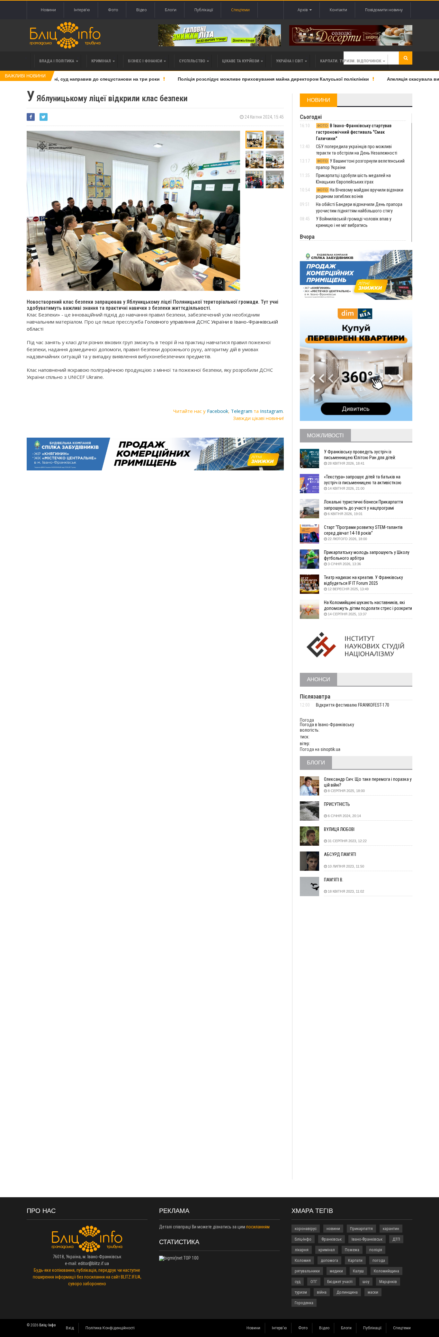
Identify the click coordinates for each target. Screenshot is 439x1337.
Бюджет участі (340, 1281)
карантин (391, 1228)
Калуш (358, 1271)
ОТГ (313, 1281)
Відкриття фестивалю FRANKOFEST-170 (352, 705)
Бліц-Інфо (303, 1239)
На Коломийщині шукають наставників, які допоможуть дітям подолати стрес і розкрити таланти (368, 605)
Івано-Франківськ (367, 1239)
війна (322, 1292)
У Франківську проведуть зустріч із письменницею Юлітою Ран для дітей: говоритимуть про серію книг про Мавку (362, 454)
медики (336, 1271)
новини (333, 1228)
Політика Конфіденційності (110, 1328)
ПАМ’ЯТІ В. (333, 879)
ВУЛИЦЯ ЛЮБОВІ (339, 829)
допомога (329, 1260)
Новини (48, 10)
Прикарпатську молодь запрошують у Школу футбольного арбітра (366, 555)
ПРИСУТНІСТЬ (337, 804)
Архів (303, 10)
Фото (113, 10)
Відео (141, 10)
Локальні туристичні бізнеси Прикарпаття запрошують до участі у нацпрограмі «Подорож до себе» (363, 505)
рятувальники (307, 1271)
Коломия (303, 1260)
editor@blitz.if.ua (93, 1263)
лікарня (302, 1249)
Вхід (70, 1328)
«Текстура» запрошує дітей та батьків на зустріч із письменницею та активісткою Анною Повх (362, 480)
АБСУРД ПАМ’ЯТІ (340, 854)
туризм (301, 1292)
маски (373, 1292)
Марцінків (388, 1281)
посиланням (258, 1226)
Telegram (241, 411)
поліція (375, 1249)
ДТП (396, 1239)
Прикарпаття (361, 1228)
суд (297, 1281)
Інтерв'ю (82, 10)
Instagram (271, 411)
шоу (366, 1281)
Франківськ (331, 1239)
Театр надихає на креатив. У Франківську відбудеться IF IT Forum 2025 (363, 580)
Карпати (355, 1260)
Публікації (203, 10)
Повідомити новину (384, 10)
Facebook (217, 411)
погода (378, 1260)
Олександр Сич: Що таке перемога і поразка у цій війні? (368, 782)
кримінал (326, 1249)
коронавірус (306, 1228)
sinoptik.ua (330, 749)
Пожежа (352, 1249)
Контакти (338, 10)
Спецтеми (240, 10)
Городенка (304, 1302)
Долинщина (347, 1292)
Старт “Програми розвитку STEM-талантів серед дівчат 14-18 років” (363, 530)
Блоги (170, 10)
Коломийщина (386, 1271)
